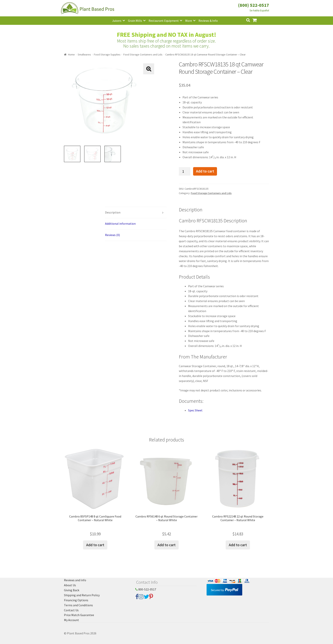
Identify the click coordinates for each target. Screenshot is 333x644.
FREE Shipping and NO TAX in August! (166, 35)
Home (71, 54)
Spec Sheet (195, 410)
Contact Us (71, 610)
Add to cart (205, 171)
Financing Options (76, 600)
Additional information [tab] (120, 223)
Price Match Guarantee (79, 615)
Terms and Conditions (78, 605)
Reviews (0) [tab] (112, 235)
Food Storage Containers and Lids (142, 54)
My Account (71, 620)
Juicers (116, 21)
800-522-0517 (147, 589)
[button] (148, 68)
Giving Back (71, 590)
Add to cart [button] (95, 544)
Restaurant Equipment (164, 21)
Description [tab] (112, 212)
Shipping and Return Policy (82, 595)
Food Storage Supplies (107, 54)
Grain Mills (135, 21)
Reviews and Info (75, 580)
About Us (70, 585)
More (188, 21)
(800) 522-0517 (253, 5)
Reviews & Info (208, 21)
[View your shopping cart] (257, 19)
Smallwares (84, 54)
